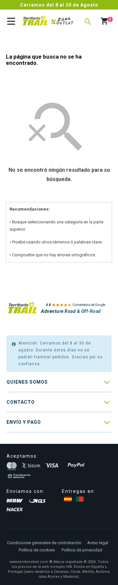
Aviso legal (97, 542)
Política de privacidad (82, 549)
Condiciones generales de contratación (44, 542)
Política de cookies (37, 549)
